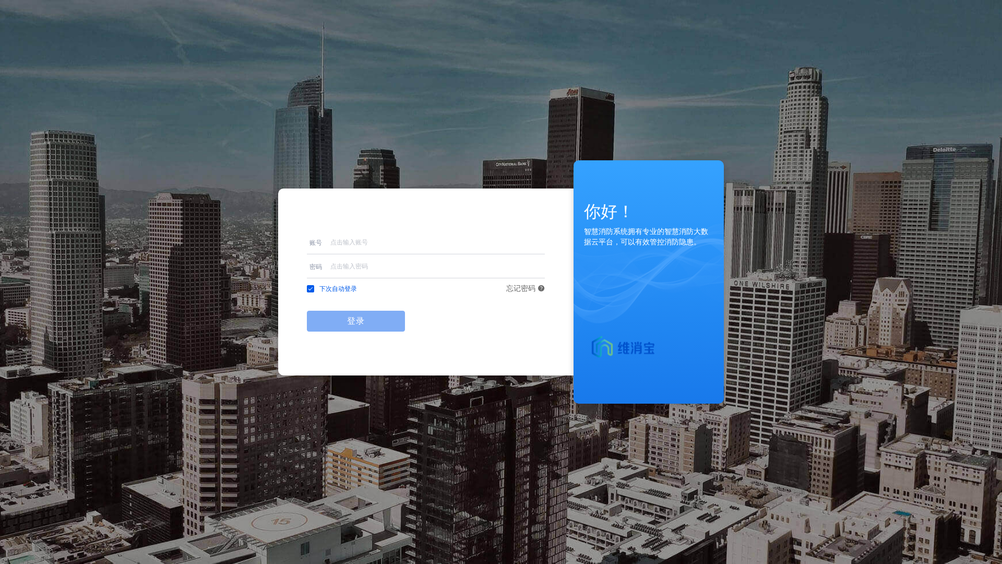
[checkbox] (332, 288)
